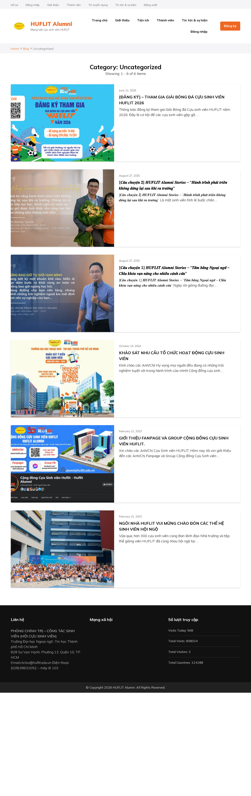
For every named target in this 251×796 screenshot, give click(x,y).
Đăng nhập (33, 5)
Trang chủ (99, 20)
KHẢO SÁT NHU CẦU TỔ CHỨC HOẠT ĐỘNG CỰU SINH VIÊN (171, 355)
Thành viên (74, 5)
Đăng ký (230, 26)
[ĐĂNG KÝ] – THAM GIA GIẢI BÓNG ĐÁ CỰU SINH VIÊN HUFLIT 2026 (172, 99)
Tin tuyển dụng (98, 5)
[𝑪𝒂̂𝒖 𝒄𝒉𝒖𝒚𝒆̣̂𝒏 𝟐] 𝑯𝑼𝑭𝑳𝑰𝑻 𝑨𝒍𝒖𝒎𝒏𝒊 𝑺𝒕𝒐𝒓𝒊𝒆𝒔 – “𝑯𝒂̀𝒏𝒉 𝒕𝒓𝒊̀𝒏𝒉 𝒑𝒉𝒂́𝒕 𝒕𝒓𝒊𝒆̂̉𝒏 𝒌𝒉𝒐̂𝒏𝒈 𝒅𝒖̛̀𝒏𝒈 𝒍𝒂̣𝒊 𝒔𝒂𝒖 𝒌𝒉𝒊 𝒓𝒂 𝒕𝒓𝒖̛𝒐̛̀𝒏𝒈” (173, 185)
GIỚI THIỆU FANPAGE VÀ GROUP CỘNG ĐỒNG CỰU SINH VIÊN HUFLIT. (173, 441)
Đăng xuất (150, 5)
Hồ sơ (14, 5)
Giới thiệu (53, 5)
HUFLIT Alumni (51, 23)
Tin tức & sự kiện (125, 5)
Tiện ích (143, 20)
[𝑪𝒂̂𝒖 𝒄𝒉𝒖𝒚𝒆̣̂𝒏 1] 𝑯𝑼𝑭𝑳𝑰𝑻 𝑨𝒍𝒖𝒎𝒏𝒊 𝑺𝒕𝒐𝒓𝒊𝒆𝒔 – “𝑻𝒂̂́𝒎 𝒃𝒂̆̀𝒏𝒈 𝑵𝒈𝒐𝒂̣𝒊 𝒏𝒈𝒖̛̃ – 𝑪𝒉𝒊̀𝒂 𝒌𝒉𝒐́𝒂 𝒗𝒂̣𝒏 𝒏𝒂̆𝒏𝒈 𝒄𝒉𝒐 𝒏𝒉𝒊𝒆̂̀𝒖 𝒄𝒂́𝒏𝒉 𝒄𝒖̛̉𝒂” (174, 270)
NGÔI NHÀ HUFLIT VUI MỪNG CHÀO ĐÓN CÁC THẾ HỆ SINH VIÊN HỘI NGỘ (171, 526)
